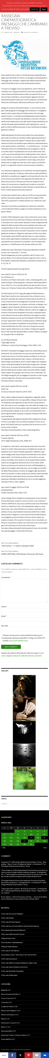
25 (38, 841)
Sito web (4, 626)
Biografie (4, 990)
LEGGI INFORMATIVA (18, 641)
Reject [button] (44, 9)
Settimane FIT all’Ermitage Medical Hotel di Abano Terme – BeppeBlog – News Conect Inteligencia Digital (24, 863)
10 (31, 834)
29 (18, 844)
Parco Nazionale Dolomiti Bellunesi (13, 930)
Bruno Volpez (6, 897)
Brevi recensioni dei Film (9, 994)
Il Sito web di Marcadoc (9, 975)
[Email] (37, 1055)
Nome (4, 606)
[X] (20, 1055)
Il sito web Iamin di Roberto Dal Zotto (14, 967)
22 (18, 841)
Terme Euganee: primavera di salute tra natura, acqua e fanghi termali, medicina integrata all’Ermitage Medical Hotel (24, 875)
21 (11, 841)
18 (38, 838)
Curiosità (4, 1002)
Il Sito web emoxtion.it (9, 959)
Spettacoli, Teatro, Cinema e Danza (13, 1035)
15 (18, 838)
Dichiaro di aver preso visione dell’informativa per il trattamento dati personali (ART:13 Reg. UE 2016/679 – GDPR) (24, 638)
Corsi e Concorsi (7, 998)
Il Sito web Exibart (7, 918)
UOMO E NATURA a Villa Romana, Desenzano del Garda (22, 552)
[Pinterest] (28, 1055)
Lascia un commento (30, 32)
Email (4, 616)
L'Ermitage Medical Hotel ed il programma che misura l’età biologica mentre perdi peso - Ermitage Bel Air (23, 881)
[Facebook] (12, 1055)
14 (11, 838)
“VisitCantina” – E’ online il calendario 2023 (17, 544)
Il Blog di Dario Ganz (8, 938)
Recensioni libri (6, 1031)
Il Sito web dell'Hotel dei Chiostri (12, 934)
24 (31, 841)
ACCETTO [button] (34, 9)
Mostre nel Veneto (8, 1015)
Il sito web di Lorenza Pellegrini (12, 914)
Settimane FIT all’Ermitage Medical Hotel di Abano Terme (23, 865)
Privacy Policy (5, 1049)
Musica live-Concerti (8, 1023)
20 (4, 841)
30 (24, 844)
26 (44, 841)
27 (4, 844)
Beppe (18, 32)
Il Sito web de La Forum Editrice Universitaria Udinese (20, 926)
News (3, 1027)
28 (11, 844)
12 (44, 834)
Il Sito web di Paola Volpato (10, 922)
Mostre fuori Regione (8, 1010)
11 (38, 834)
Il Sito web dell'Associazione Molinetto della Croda (19, 963)
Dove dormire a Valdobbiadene (12, 942)
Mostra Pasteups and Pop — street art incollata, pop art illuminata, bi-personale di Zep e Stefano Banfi (24, 898)
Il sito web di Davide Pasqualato (12, 971)
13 (4, 838)
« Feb (3, 848)
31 (31, 844)
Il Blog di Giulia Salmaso (9, 946)
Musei (3, 1019)
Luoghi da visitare (7, 1006)
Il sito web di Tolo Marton (10, 951)
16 (24, 838)
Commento (6, 577)
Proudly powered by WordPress (21, 1049)
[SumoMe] (45, 1055)
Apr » (45, 848)
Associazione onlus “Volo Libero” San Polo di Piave (18, 955)
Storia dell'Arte (6, 1039)
